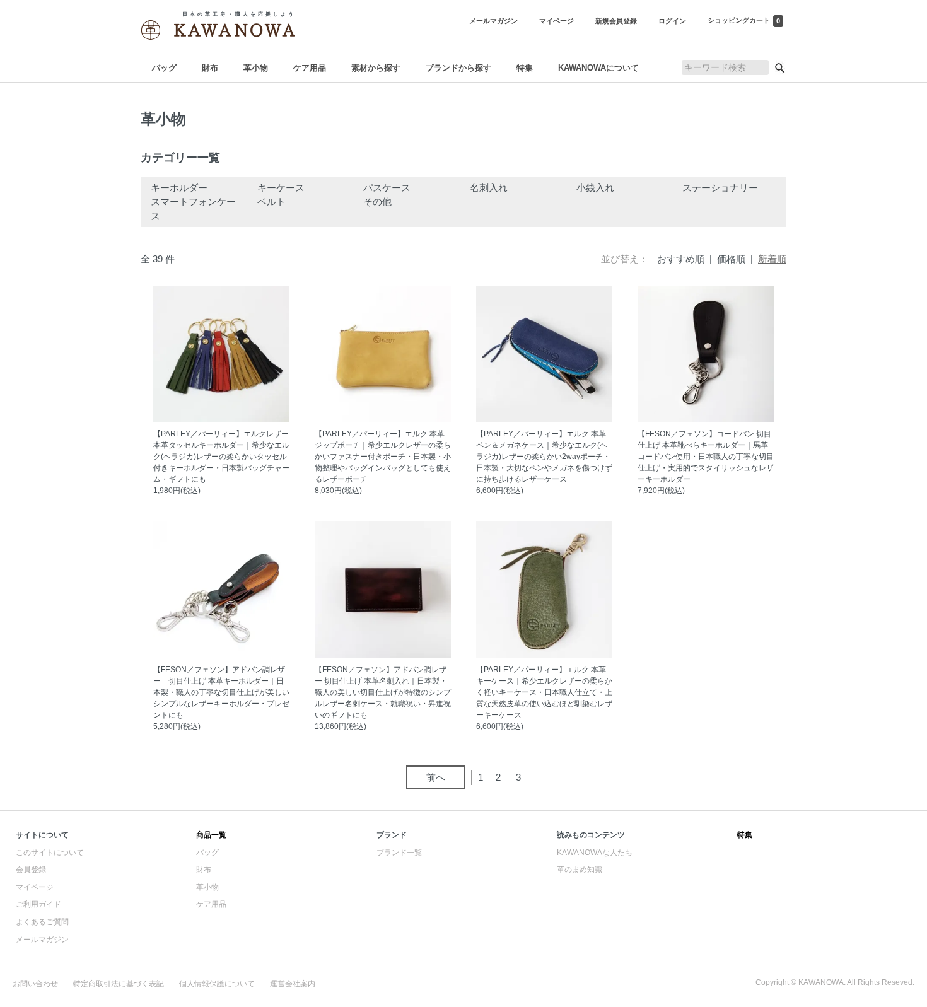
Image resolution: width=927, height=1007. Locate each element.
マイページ (35, 887)
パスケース (387, 187)
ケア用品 (309, 68)
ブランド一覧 (399, 852)
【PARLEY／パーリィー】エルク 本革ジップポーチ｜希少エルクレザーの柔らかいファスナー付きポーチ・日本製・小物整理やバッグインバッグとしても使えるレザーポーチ (383, 456)
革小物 (255, 68)
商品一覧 (211, 834)
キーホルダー (179, 187)
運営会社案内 (292, 983)
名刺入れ (489, 187)
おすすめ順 (680, 258)
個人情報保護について (217, 983)
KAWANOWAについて (598, 68)
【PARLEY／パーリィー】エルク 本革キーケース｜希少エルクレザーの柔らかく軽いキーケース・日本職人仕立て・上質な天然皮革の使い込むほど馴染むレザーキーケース (544, 692)
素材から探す (375, 68)
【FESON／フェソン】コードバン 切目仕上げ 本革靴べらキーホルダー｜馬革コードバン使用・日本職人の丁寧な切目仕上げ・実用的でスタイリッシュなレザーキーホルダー (706, 456)
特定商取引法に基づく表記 (118, 983)
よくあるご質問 (42, 921)
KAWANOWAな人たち (595, 852)
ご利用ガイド (38, 904)
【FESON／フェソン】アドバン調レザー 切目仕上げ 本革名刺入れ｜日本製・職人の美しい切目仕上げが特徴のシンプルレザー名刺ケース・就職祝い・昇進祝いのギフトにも (383, 692)
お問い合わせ (35, 983)
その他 (377, 201)
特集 (524, 68)
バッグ (164, 68)
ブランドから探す (458, 68)
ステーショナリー (720, 187)
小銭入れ (595, 187)
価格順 (731, 258)
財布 (210, 68)
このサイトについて (50, 852)
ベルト (271, 201)
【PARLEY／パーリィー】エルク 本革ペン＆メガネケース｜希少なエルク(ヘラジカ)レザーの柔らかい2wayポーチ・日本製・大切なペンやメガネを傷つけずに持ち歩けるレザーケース (544, 456)
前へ (435, 777)
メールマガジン (42, 939)
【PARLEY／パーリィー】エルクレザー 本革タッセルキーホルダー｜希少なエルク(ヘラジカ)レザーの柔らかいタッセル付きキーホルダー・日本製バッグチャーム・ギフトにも (221, 456)
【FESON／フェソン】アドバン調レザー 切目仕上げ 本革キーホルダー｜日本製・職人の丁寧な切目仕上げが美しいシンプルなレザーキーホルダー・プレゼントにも (221, 692)
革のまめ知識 (579, 869)
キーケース (281, 187)
